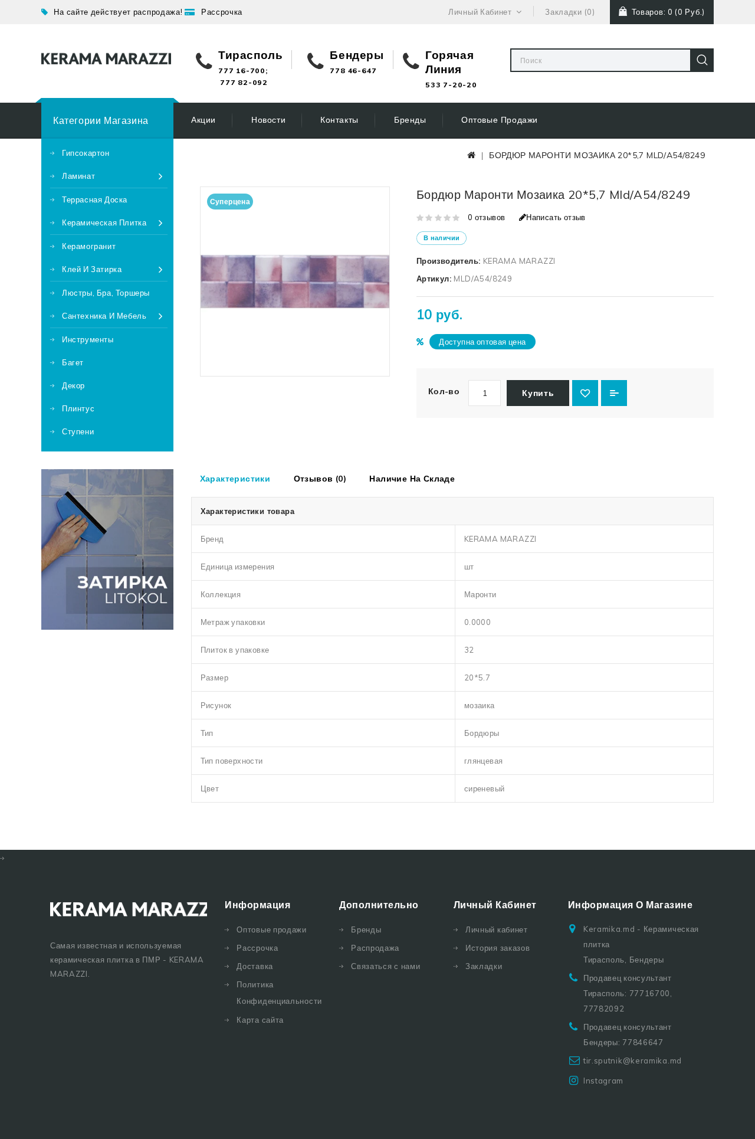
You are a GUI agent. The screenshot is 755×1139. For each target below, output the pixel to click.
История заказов (497, 948)
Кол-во (443, 391)
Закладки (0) (570, 12)
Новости (268, 119)
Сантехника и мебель (104, 315)
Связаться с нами (385, 966)
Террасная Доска (94, 199)
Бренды (410, 119)
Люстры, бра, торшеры (106, 292)
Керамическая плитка (104, 222)
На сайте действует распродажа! (118, 12)
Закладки (484, 966)
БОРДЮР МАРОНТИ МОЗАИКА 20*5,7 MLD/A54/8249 (597, 155)
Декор (73, 385)
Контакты (339, 119)
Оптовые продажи (499, 119)
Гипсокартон (86, 153)
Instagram (603, 1080)
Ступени (78, 431)
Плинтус (78, 408)
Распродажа (375, 948)
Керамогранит (89, 246)
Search (702, 60)
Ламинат (78, 176)
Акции (203, 119)
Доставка (255, 966)
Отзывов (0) (320, 478)
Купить (538, 393)
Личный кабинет (496, 929)
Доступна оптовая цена (482, 341)
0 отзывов (486, 217)
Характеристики (235, 478)
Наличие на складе (412, 478)
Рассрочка (221, 12)
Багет (73, 362)
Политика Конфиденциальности (279, 993)
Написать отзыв (556, 217)
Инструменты (88, 339)
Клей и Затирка (92, 269)
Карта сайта (260, 1020)
